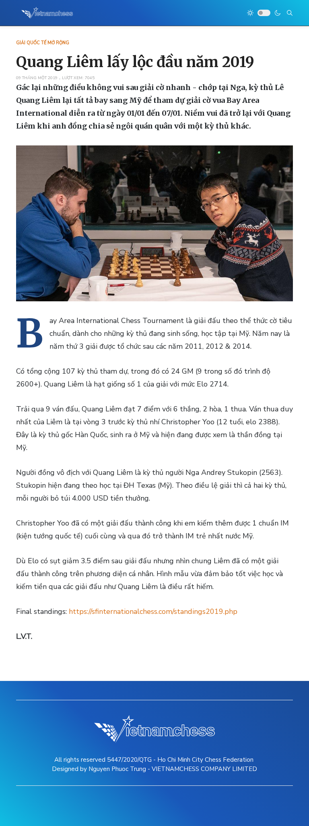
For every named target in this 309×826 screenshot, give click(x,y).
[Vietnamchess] (47, 13)
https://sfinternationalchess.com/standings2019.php (153, 611)
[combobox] (289, 13)
